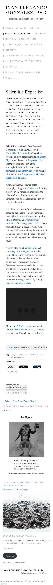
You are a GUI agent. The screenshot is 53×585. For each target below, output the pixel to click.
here (15, 347)
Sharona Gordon (31, 247)
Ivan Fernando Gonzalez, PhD (26, 9)
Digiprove (3, 584)
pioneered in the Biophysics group (22, 170)
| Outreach (40, 33)
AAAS (20, 325)
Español (21, 28)
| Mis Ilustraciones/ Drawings (22, 61)
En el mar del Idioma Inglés (16, 489)
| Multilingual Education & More (23, 56)
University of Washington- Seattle (21, 251)
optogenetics (24, 282)
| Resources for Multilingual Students (21, 75)
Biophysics (33, 160)
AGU (31, 329)
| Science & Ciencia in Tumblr (21, 39)
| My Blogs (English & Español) (22, 45)
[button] (19, 310)
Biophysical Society (18, 329)
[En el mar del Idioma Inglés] (26, 511)
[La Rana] (26, 445)
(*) (25, 146)
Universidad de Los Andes (18, 153)
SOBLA (39, 329)
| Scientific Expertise (17, 33)
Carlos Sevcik (34, 188)
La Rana (7, 410)
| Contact (35, 28)
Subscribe (10, 556)
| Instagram (10, 67)
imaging (9, 282)
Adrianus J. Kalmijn (24, 216)
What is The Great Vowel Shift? (20, 401)
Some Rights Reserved (17, 357)
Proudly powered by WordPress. (35, 573)
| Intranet (9, 50)
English (8, 28)
